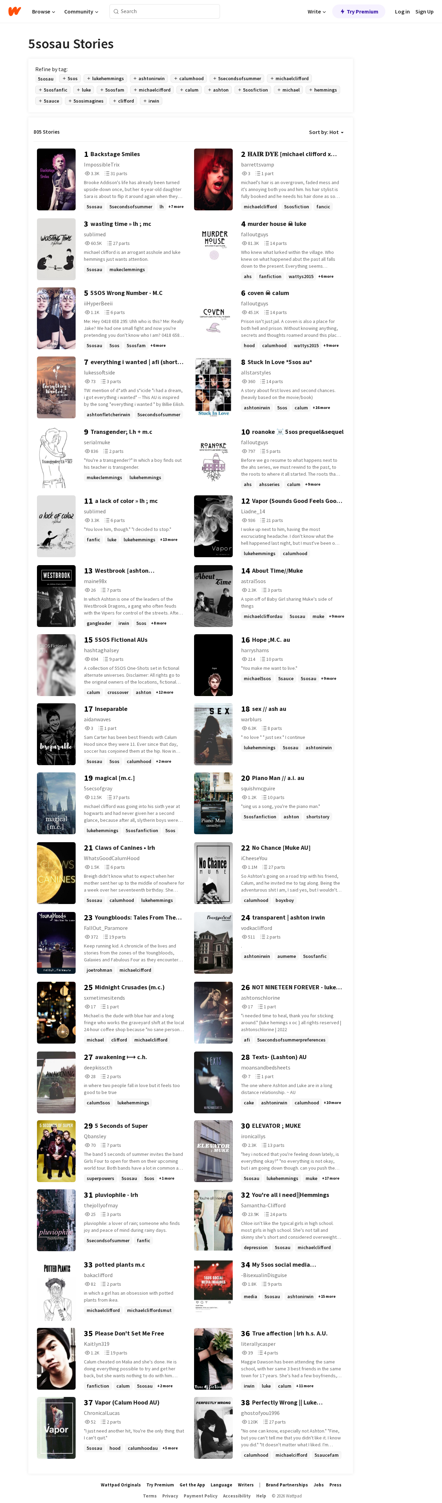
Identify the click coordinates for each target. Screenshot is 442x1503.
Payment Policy (201, 1496)
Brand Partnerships (287, 1485)
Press (335, 1485)
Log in (402, 11)
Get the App (192, 1485)
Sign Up (424, 11)
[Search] (116, 11)
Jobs (319, 1485)
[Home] (14, 11)
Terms (150, 1496)
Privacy (170, 1496)
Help (261, 1496)
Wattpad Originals (121, 1485)
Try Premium (362, 11)
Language (221, 1485)
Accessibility (237, 1496)
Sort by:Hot (324, 132)
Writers (246, 1485)
